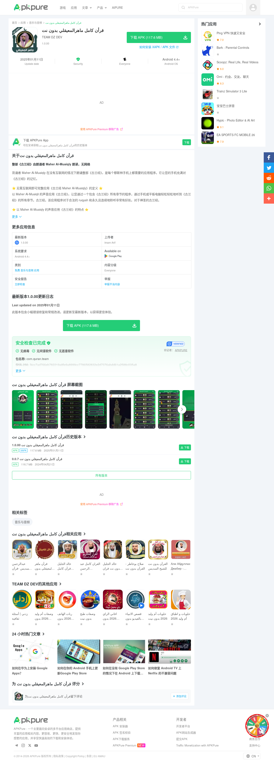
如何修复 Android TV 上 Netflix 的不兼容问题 (164, 670)
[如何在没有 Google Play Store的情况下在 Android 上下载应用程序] (124, 652)
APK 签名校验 (122, 732)
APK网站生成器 (186, 732)
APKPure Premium (124, 745)
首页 (14, 22)
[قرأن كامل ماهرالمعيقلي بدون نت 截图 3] (96, 409)
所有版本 (101, 475)
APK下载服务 (121, 739)
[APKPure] (31, 7)
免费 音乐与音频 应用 (27, 270)
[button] (78, 61)
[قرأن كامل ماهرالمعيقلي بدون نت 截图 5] (144, 409)
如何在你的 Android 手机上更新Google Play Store (77, 670)
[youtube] (36, 745)
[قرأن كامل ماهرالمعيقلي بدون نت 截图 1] (47, 409)
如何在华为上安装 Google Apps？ (30, 670)
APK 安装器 (120, 726)
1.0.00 (24, 242)
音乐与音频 (35, 22)
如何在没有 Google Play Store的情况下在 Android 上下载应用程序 (124, 671)
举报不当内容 (112, 284)
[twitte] (29, 745)
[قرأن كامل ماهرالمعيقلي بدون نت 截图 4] (120, 409)
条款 (89, 756)
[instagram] (23, 745)
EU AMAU (99, 756)
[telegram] (16, 745)
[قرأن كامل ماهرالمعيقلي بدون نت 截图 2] (71, 409)
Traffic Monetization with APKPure (197, 745)
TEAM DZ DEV (52, 37)
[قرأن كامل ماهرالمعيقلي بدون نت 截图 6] (169, 409)
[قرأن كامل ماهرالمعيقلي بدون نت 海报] (23, 409)
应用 (23, 22)
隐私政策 (58, 756)
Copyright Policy (75, 756)
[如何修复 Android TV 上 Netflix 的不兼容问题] (169, 652)
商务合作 (254, 739)
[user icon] (253, 7)
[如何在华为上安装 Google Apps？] (33, 652)
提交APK (182, 739)
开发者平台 (183, 726)
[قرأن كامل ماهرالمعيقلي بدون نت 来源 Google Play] (113, 256)
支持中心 (254, 745)
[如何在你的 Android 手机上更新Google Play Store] (78, 652)
